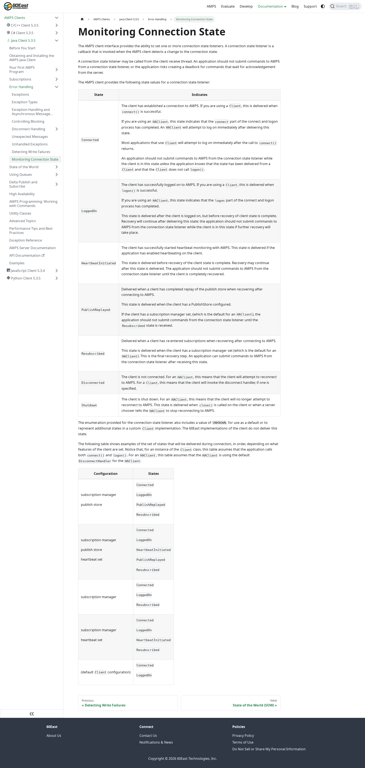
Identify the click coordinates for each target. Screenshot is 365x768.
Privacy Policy (243, 735)
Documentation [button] (270, 6)
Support (310, 6)
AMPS (211, 6)
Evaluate (228, 6)
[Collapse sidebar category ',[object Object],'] (56, 40)
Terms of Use (242, 742)
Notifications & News (156, 742)
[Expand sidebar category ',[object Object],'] (56, 25)
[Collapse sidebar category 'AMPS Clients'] (56, 17)
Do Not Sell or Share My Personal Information (269, 749)
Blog (295, 6)
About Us (53, 735)
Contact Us (148, 735)
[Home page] (82, 19)
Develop (246, 6)
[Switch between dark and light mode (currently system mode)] (322, 6)
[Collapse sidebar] (31, 713)
